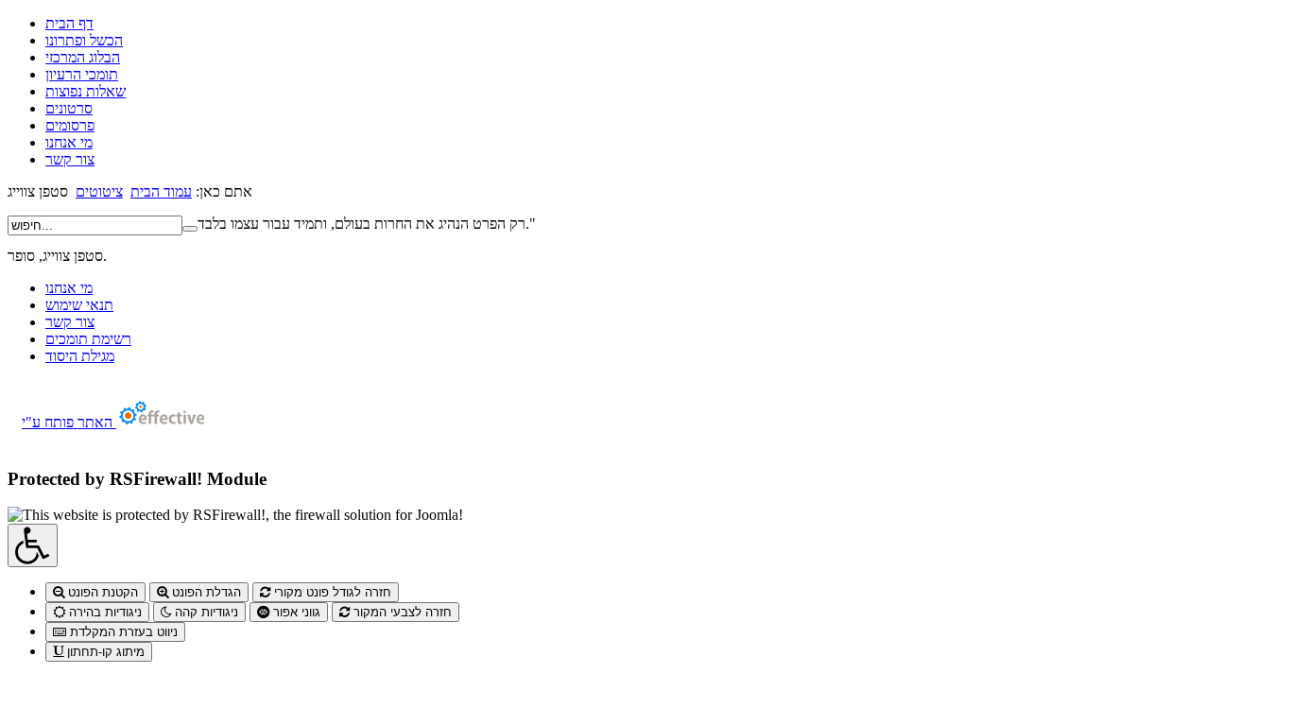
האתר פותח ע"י (69, 422)
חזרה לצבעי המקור (401, 612)
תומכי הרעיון (81, 74)
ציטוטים (99, 191)
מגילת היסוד (79, 356)
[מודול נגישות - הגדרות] (33, 545)
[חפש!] (190, 229)
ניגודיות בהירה (103, 612)
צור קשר (70, 159)
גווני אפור (294, 612)
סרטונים (69, 108)
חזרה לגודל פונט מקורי (330, 592)
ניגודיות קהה (204, 612)
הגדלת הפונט (204, 592)
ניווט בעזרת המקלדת (122, 632)
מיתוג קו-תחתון (104, 652)
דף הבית (69, 23)
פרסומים (70, 125)
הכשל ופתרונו (84, 40)
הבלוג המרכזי (82, 57)
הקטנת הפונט (101, 592)
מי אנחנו (69, 142)
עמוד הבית (161, 191)
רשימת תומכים (88, 339)
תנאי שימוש (79, 305)
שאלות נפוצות (85, 91)
